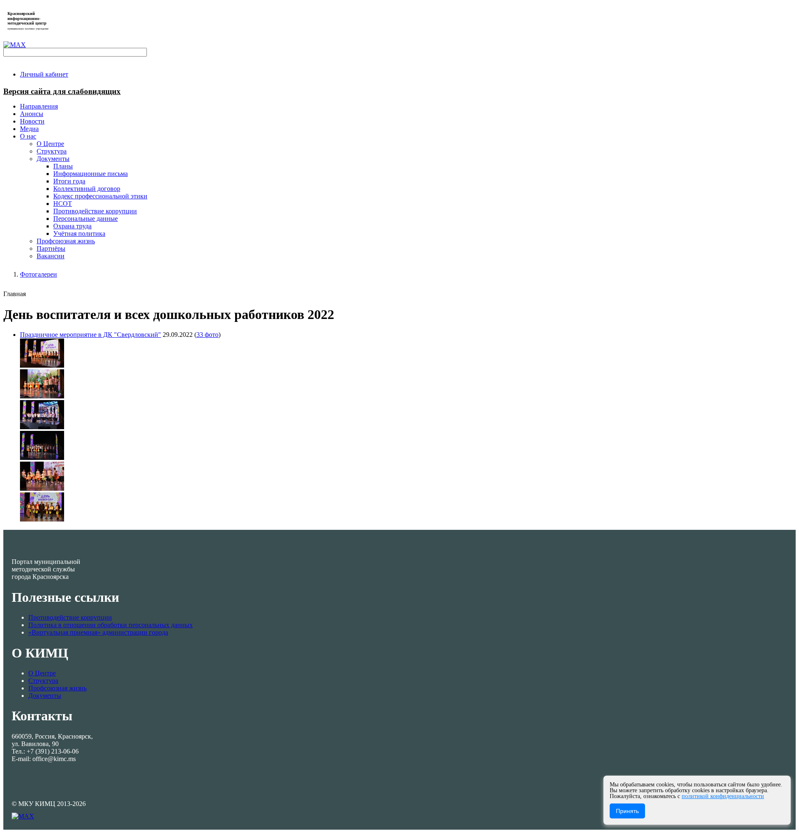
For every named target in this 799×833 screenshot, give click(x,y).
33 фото (207, 334)
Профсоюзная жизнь (57, 688)
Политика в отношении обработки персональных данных (110, 624)
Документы (44, 695)
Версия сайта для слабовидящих (62, 91)
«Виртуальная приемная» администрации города (98, 632)
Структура (43, 680)
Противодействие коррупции (70, 617)
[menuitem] (44, 74)
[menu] (408, 196)
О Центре (42, 673)
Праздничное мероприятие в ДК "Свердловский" (90, 334)
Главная (14, 293)
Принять (627, 811)
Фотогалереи (38, 274)
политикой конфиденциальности (723, 796)
